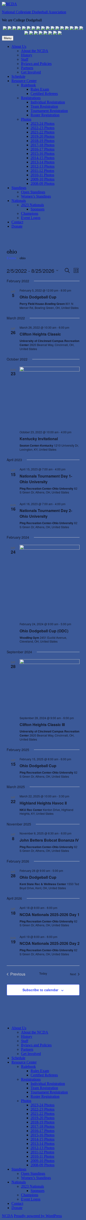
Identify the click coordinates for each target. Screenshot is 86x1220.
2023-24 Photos (42, 124)
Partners (27, 68)
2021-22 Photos (42, 132)
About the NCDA (34, 51)
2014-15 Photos (42, 158)
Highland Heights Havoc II (43, 803)
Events (11, 258)
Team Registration (44, 106)
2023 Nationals (32, 205)
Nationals (18, 201)
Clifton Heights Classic (40, 334)
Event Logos (30, 218)
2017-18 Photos (42, 145)
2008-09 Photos (42, 183)
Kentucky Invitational (39, 438)
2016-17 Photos (42, 149)
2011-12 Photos (42, 171)
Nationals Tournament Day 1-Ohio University (46, 478)
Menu (7, 38)
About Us (18, 46)
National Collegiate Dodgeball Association (34, 12)
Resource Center (24, 81)
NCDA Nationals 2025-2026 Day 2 (50, 943)
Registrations (31, 98)
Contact (17, 222)
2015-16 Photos (42, 153)
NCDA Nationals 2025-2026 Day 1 (50, 914)
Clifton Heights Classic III (42, 724)
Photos (26, 119)
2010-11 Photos (42, 175)
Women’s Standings (36, 196)
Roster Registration (45, 115)
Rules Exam (40, 89)
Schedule (18, 76)
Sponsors (37, 209)
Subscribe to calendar (40, 989)
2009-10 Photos (42, 179)
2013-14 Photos (42, 162)
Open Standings (33, 192)
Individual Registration (48, 102)
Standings (18, 188)
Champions (29, 213)
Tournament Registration (49, 111)
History (26, 55)
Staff (24, 59)
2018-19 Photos (42, 141)
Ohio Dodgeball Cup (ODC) (44, 631)
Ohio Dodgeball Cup (38, 297)
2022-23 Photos (42, 128)
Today (43, 973)
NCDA (7, 1216)
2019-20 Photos (42, 136)
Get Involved (31, 72)
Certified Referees (44, 94)
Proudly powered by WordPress (38, 1216)
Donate (16, 226)
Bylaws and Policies (36, 64)
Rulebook (28, 85)
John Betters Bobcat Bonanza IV (49, 840)
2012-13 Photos (42, 166)
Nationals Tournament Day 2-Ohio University (46, 513)
